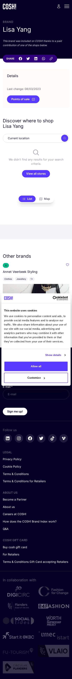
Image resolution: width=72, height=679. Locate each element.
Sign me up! (15, 411)
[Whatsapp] (43, 58)
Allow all (36, 366)
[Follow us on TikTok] (52, 438)
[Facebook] (20, 58)
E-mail (8, 386)
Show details (53, 354)
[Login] (58, 6)
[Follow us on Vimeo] (63, 438)
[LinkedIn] (36, 58)
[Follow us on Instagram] (19, 438)
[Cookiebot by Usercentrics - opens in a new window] (52, 298)
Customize (34, 377)
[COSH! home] (9, 6)
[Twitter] (28, 58)
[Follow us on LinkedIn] (7, 438)
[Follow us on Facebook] (30, 438)
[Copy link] (51, 58)
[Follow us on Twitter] (41, 438)
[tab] (27, 199)
